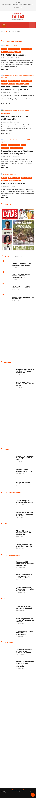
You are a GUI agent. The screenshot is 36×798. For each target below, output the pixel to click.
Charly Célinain (6, 92)
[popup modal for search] (32, 25)
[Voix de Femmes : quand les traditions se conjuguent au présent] (7, 633)
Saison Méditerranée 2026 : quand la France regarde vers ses (25, 619)
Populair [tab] (18, 257)
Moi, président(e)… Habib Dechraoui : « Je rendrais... (21, 287)
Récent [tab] (7, 257)
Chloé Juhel (6, 58)
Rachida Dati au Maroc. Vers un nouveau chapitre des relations (25, 588)
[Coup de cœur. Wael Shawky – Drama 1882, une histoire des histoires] (7, 384)
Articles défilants (14, 49)
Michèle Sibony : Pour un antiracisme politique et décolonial (24, 514)
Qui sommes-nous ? (18, 790)
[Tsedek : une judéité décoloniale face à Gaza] (7, 502)
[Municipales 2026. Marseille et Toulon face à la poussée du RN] (7, 564)
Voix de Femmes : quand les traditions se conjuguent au (24, 632)
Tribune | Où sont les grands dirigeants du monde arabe (23, 532)
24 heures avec (20, 585)
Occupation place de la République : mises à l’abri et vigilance (17, 152)
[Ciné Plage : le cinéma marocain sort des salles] (7, 607)
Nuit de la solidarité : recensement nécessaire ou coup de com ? (17, 88)
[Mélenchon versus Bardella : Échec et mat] (7, 470)
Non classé (5, 113)
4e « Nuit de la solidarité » (13, 183)
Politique (11, 51)
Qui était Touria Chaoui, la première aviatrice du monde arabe (25, 370)
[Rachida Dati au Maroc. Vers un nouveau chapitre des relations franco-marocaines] (7, 589)
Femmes (18, 510)
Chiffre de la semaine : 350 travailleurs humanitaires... (21, 264)
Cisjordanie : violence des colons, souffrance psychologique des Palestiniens (25, 664)
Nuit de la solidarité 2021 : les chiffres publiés (14, 117)
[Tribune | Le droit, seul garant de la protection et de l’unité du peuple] (7, 545)
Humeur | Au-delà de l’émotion (23, 483)
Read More (4, 69)
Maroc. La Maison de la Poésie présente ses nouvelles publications (24, 576)
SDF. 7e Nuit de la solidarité (13, 55)
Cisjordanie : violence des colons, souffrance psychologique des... (21, 275)
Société (18, 51)
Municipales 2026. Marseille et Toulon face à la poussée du (25, 563)
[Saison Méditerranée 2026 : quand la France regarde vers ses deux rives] (7, 620)
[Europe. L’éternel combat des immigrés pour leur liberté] (7, 458)
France (4, 51)
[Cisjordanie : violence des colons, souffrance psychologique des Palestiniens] (7, 664)
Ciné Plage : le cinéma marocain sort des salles (24, 607)
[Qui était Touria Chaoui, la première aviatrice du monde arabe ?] (7, 371)
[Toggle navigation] (4, 25)
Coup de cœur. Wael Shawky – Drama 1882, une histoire (25, 383)
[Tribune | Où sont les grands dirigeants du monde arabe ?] (7, 533)
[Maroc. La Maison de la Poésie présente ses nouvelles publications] (7, 576)
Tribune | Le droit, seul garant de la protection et (25, 545)
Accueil (4, 49)
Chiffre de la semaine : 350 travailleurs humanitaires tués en (24, 651)
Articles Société (26, 49)
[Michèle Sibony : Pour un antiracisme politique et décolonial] (7, 514)
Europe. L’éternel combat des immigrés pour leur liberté (25, 457)
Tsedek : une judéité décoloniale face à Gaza (24, 501)
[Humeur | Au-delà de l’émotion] (7, 483)
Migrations (11, 83)
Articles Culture (20, 367)
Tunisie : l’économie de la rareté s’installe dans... (23, 298)
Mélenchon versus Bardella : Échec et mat (24, 470)
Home (5, 31)
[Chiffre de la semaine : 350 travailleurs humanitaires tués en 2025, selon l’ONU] (7, 651)
